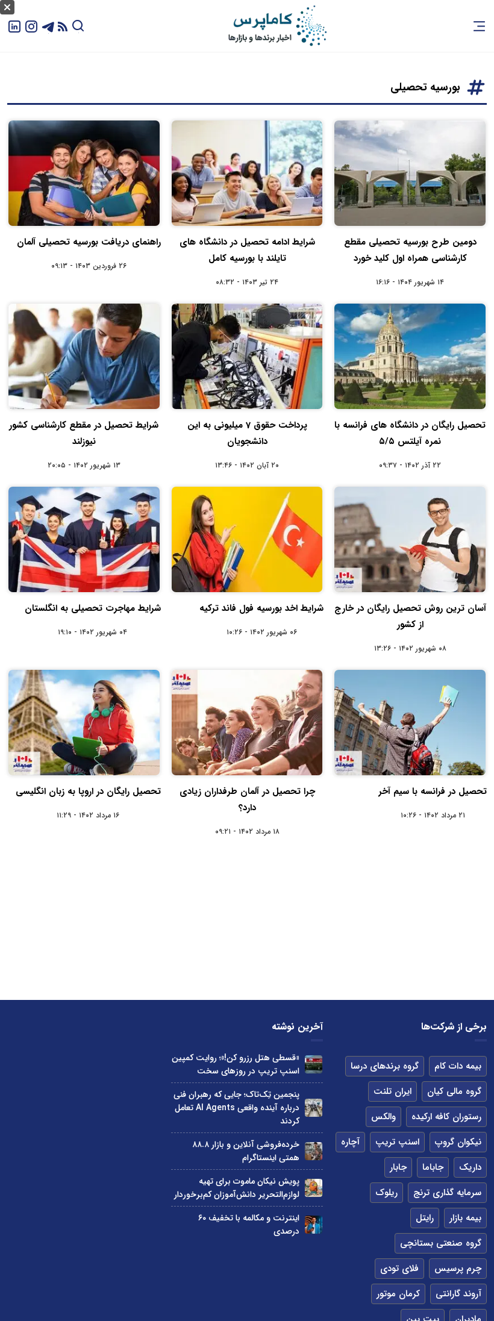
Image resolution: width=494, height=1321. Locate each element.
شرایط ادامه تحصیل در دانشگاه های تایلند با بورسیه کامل (247, 250)
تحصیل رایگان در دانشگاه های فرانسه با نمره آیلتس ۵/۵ (410, 433)
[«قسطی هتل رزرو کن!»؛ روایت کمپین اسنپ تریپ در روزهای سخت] (313, 1064)
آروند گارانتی (458, 1294)
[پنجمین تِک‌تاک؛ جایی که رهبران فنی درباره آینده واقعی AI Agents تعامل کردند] (313, 1107)
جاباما (432, 1167)
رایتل (425, 1218)
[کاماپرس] (277, 25)
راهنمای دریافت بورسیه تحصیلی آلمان (89, 242)
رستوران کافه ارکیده (446, 1117)
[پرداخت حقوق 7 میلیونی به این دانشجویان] (247, 356)
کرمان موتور (398, 1294)
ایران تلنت (392, 1091)
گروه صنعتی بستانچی (440, 1243)
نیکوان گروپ (458, 1142)
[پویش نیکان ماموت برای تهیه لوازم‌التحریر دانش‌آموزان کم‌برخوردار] (313, 1187)
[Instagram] (31, 25)
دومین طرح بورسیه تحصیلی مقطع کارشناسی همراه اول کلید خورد (410, 250)
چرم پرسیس (457, 1268)
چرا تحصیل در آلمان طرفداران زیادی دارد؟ (247, 799)
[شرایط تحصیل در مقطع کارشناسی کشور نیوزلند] (84, 356)
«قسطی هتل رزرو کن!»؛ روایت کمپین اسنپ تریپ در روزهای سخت (235, 1064)
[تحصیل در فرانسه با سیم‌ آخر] (410, 722)
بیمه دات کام (457, 1066)
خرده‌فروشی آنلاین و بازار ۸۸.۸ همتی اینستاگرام (245, 1151)
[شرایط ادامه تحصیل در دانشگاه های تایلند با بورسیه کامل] (247, 173)
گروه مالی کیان (454, 1091)
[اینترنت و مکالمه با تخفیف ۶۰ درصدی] (313, 1224)
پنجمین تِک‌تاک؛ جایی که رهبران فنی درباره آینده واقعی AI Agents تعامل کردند (236, 1108)
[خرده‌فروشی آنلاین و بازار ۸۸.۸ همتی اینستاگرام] (313, 1150)
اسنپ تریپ (397, 1142)
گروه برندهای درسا (385, 1066)
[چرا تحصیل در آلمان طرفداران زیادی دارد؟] (247, 722)
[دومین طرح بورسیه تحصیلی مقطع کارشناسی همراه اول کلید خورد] (410, 173)
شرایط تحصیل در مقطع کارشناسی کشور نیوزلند (83, 433)
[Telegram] (48, 25)
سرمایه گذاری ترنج (447, 1192)
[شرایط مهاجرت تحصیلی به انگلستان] (84, 539)
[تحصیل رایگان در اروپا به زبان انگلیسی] (84, 722)
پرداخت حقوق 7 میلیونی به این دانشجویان (247, 433)
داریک (470, 1167)
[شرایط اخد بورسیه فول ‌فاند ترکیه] (247, 539)
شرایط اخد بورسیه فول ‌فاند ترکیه (261, 608)
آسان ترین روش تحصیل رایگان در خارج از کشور (410, 616)
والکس (383, 1117)
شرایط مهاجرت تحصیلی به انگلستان (93, 608)
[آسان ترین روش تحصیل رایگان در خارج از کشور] (410, 539)
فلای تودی (399, 1268)
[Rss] (62, 26)
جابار (398, 1167)
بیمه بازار (465, 1218)
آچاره (350, 1142)
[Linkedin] (14, 25)
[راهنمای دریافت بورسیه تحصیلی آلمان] (84, 173)
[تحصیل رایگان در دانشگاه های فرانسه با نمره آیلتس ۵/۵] (410, 356)
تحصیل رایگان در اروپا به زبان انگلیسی (88, 791)
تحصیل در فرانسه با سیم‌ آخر (432, 791)
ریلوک (386, 1192)
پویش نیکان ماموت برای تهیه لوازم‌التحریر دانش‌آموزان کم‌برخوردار (236, 1188)
